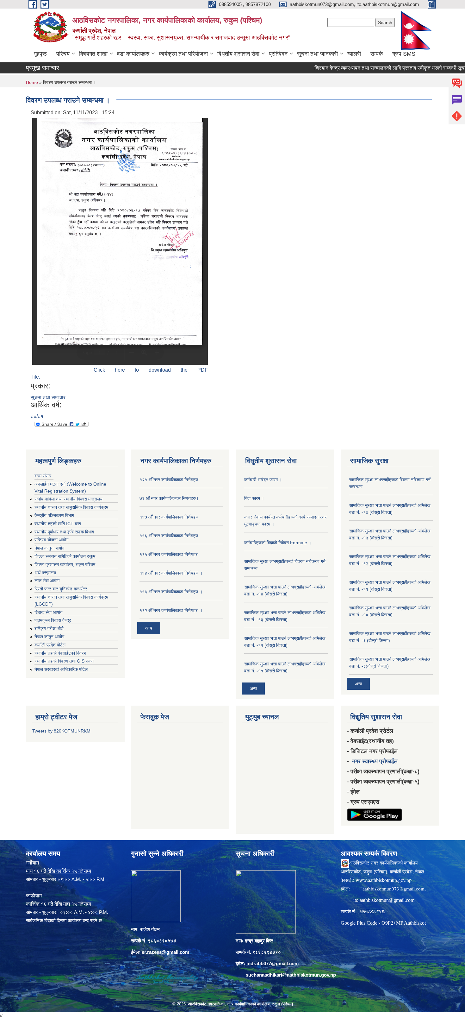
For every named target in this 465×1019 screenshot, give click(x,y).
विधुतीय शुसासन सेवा (238, 54)
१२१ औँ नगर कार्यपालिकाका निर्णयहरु (169, 479)
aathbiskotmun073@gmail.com (394, 888)
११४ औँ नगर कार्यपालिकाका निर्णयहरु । (171, 573)
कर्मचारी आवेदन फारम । (263, 479)
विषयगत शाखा (93, 54)
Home (32, 82)
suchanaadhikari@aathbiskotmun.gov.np (291, 975)
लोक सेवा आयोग (46, 580)
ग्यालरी (354, 54)
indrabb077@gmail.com (272, 963)
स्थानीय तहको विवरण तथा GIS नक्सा (64, 661)
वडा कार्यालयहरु (133, 54)
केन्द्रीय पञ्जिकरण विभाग (54, 515)
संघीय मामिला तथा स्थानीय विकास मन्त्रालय (68, 498)
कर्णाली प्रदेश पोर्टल (49, 644)
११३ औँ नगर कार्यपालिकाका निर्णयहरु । (171, 591)
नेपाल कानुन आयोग (49, 547)
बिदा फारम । (254, 498)
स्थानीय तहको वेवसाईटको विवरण (60, 653)
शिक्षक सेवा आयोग (48, 612)
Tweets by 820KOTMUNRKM (61, 730)
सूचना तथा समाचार (48, 397)
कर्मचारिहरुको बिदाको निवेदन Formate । (277, 542)
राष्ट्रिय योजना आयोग (51, 539)
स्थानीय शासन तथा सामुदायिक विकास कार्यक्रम (71, 507)
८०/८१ (37, 416)
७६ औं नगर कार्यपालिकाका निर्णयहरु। (169, 498)
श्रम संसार (42, 475)
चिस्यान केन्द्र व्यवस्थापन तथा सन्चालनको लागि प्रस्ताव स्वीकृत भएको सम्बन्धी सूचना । (373, 68)
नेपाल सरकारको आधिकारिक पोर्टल (61, 669)
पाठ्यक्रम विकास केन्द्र (52, 620)
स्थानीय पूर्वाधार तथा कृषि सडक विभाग (64, 531)
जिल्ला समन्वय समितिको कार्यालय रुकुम (64, 556)
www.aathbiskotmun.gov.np (384, 880)
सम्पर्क (376, 54)
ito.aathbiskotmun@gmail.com (383, 900)
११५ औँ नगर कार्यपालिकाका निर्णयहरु (169, 554)
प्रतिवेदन (278, 54)
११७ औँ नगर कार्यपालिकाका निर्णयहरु (169, 516)
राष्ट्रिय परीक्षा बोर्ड (49, 628)
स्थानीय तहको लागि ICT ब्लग (57, 523)
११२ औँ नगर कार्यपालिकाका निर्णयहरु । (171, 610)
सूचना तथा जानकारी (317, 54)
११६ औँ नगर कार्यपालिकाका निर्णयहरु (169, 535)
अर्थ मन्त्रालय (45, 572)
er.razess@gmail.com (165, 952)
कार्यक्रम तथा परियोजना (183, 54)
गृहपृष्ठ (40, 54)
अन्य (148, 628)
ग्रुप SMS (403, 54)
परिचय (63, 54)
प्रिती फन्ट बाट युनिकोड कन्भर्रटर (60, 588)
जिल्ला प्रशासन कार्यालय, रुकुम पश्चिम (64, 564)
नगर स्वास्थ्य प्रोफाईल (375, 761)
